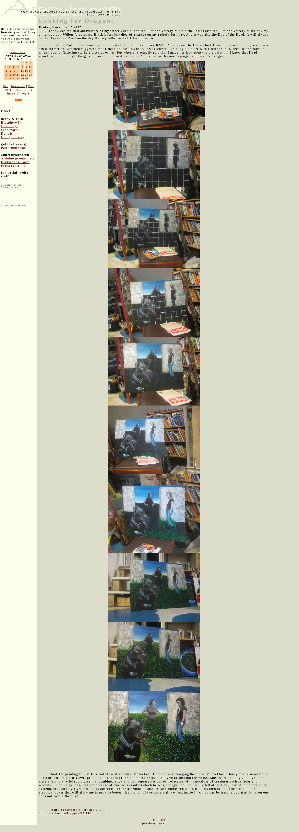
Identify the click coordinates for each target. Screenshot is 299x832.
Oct (5, 86)
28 (18, 78)
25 (6, 78)
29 (22, 78)
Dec (31, 86)
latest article (18, 52)
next (162, 823)
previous (149, 823)
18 (6, 74)
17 (30, 70)
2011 (8, 89)
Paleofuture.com (14, 147)
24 (30, 74)
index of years (18, 93)
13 (14, 70)
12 (10, 70)
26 (10, 78)
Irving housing (12, 137)
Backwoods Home (15, 162)
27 (14, 78)
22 (22, 74)
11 (6, 70)
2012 (18, 89)
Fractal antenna (13, 165)
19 (10, 74)
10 (30, 66)
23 (26, 74)
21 (18, 74)
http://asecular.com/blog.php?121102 (65, 812)
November (18, 86)
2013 (28, 89)
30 (26, 78)
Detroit (6, 133)
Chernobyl (9, 126)
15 (22, 70)
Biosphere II (11, 122)
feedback (159, 819)
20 (14, 74)
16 (26, 70)
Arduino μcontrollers (17, 158)
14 (18, 70)
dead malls (9, 130)
